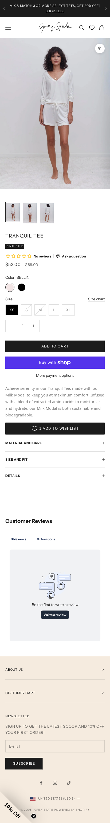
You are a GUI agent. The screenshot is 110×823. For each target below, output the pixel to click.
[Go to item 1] (12, 212)
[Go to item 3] (47, 213)
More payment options (55, 375)
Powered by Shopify (71, 810)
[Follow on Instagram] (55, 782)
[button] (16, 807)
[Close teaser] (33, 816)
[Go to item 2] (29, 213)
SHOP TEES (55, 11)
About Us (14, 669)
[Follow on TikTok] (69, 782)
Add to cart (55, 346)
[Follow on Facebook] (41, 782)
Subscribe (24, 763)
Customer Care (20, 693)
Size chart (96, 299)
